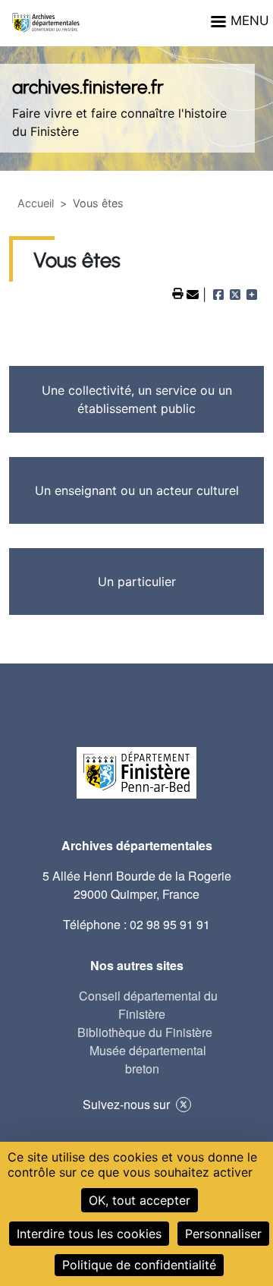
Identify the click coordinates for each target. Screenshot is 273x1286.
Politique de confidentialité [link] (139, 1264)
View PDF (178, 293)
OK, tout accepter (139, 1200)
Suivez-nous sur (126, 1104)
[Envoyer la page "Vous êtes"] (194, 294)
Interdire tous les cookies (89, 1233)
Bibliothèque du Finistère (144, 1032)
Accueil (35, 203)
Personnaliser (223, 1233)
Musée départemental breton (147, 1059)
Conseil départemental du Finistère (148, 1005)
